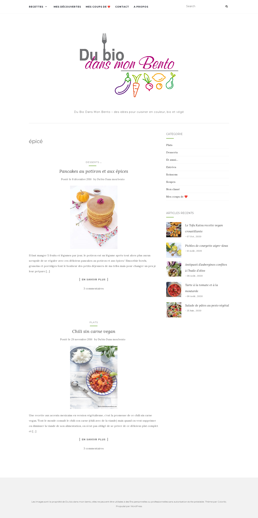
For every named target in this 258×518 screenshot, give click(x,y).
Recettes (36, 6)
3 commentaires (94, 288)
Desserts (92, 162)
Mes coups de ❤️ (98, 6)
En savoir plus (94, 279)
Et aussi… (172, 159)
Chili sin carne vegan (93, 331)
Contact (122, 6)
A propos (141, 6)
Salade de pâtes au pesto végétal (207, 305)
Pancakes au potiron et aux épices (93, 171)
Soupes (170, 182)
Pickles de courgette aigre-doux (206, 245)
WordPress (136, 506)
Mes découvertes (67, 6)
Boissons (172, 174)
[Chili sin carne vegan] (94, 377)
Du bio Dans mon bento (111, 179)
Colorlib (222, 501)
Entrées (171, 167)
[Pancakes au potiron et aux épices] (94, 217)
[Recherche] (226, 6)
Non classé (173, 189)
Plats (94, 322)
